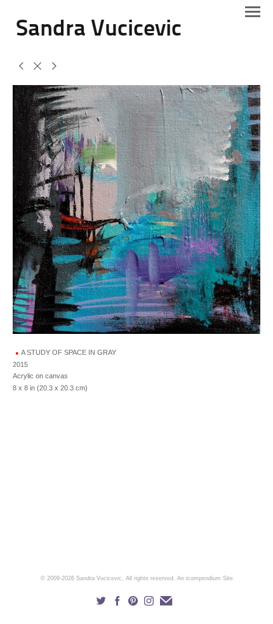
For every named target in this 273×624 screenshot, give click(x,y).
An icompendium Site (205, 578)
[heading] (99, 33)
